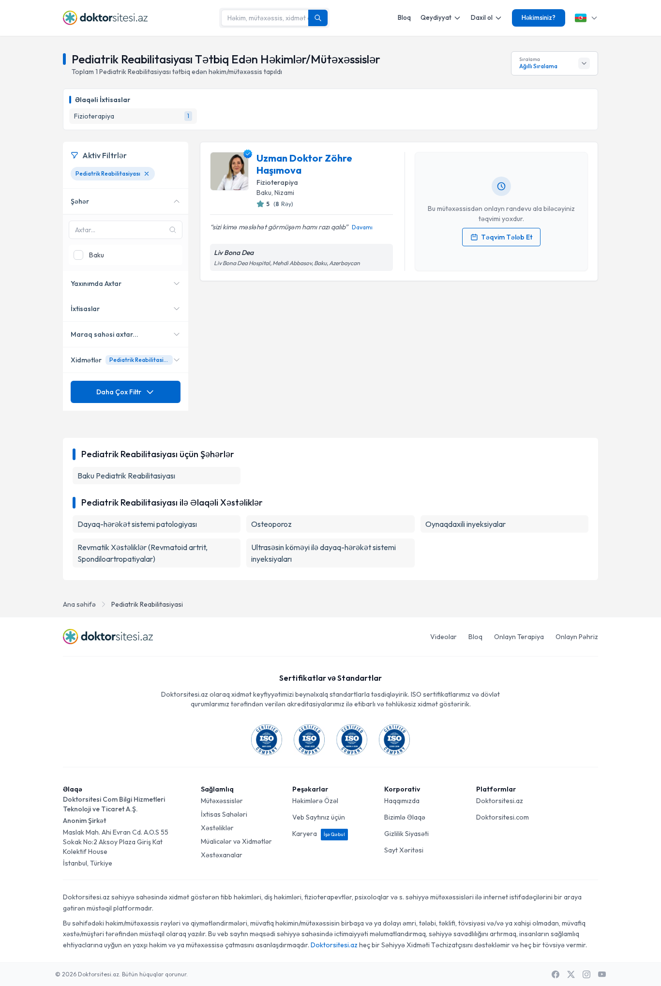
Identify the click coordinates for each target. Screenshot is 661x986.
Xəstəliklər (217, 827)
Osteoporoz (271, 524)
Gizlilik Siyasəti (406, 833)
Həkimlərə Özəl (315, 800)
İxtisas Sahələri (224, 814)
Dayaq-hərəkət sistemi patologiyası (137, 524)
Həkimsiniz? (539, 17)
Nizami (284, 192)
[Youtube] (602, 974)
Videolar (443, 636)
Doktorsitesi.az (499, 800)
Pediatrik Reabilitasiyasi (147, 604)
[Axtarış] (318, 18)
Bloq (404, 17)
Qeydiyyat (436, 17)
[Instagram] (586, 974)
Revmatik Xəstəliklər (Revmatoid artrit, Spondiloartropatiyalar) (142, 553)
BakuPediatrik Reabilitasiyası (126, 475)
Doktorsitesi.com (502, 817)
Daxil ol (482, 17)
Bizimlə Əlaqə (404, 817)
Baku (263, 192)
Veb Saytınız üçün (318, 817)
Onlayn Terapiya (519, 636)
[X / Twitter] (571, 974)
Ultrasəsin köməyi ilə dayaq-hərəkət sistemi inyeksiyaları (323, 553)
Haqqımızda (402, 800)
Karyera (318, 833)
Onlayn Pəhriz (577, 636)
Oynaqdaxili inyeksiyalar (465, 524)
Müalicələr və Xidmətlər (236, 841)
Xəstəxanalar (221, 855)
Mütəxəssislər (222, 800)
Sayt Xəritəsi (403, 850)
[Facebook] (555, 974)
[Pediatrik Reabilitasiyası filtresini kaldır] (146, 173)
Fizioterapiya (277, 182)
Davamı (362, 227)
